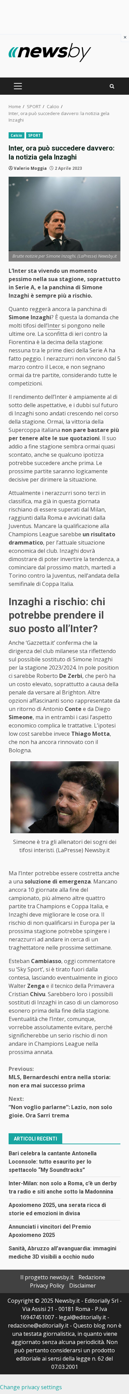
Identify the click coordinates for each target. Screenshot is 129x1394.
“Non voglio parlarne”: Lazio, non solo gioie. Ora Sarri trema (60, 1107)
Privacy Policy (47, 1285)
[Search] (112, 86)
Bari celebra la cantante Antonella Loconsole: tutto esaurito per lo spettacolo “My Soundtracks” (53, 1161)
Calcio (16, 135)
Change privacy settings (31, 1387)
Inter (53, 325)
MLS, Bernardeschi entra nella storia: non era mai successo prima (59, 1077)
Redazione (91, 1277)
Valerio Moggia (30, 168)
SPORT (34, 135)
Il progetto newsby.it (47, 1277)
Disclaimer (82, 1285)
